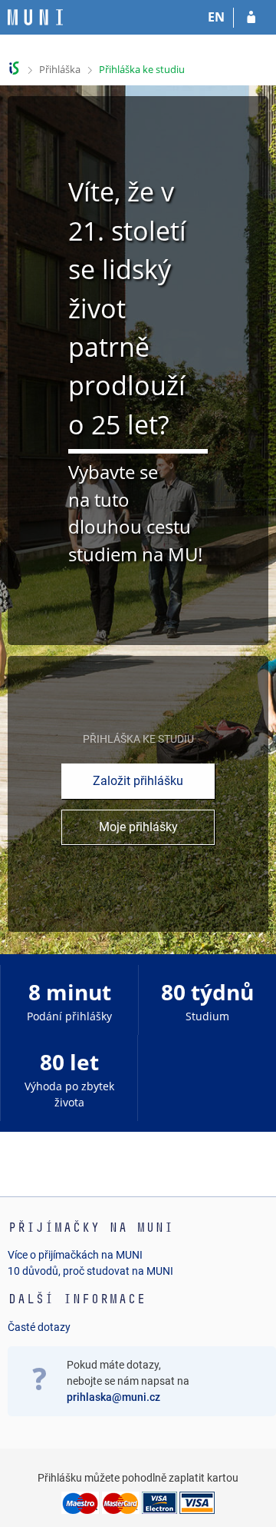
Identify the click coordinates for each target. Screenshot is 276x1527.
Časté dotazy (39, 1327)
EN (216, 16)
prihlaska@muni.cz (113, 1397)
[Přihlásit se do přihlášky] (251, 18)
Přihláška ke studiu (142, 69)
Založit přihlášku (138, 780)
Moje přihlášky (138, 827)
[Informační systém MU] (14, 68)
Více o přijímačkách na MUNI (75, 1255)
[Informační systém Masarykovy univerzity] (35, 17)
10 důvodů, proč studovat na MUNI (90, 1271)
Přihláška (59, 69)
